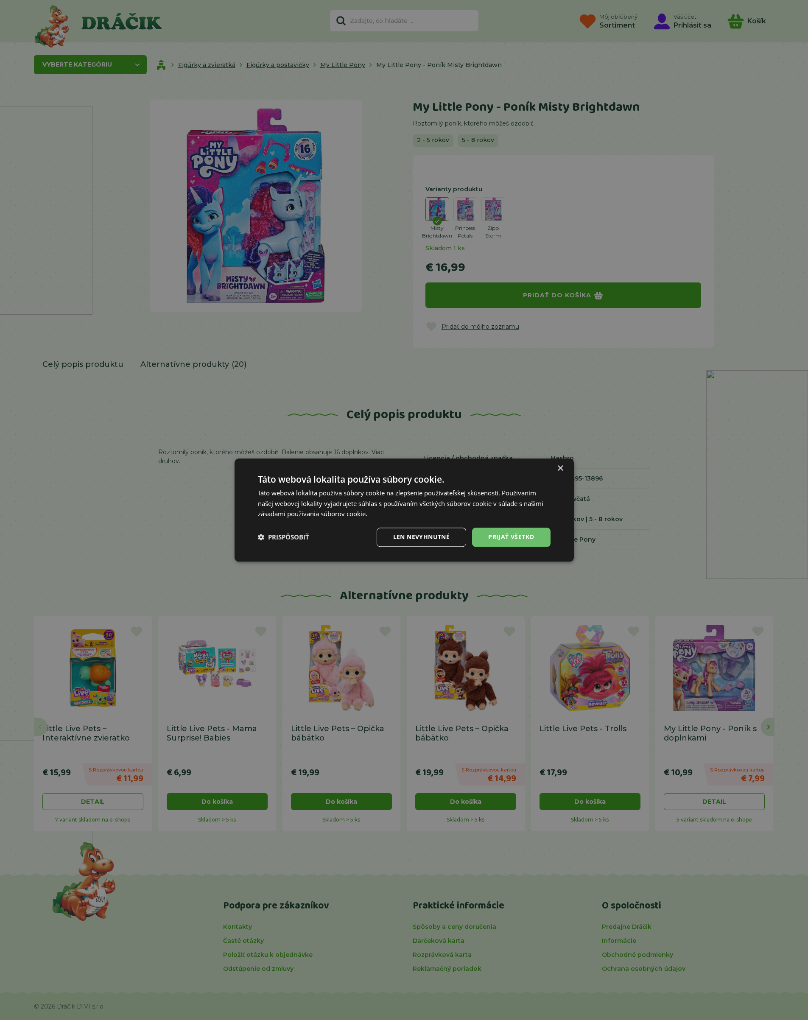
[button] (283, 537)
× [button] (560, 468)
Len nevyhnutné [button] (421, 537)
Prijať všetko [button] (511, 537)
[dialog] (404, 510)
